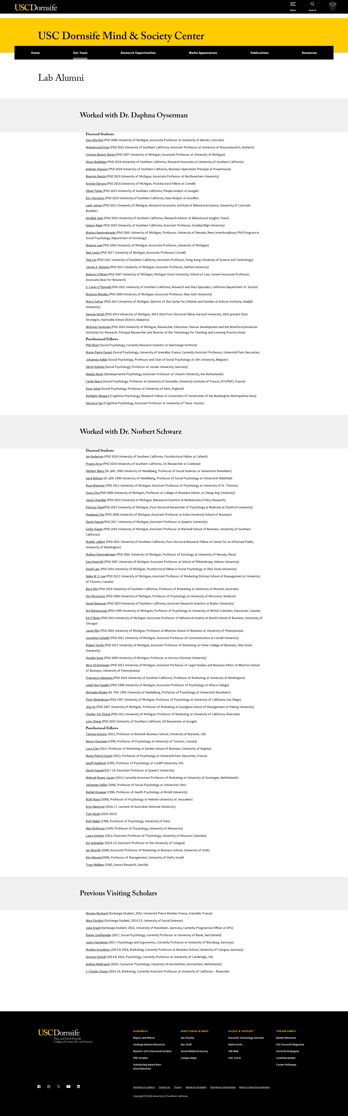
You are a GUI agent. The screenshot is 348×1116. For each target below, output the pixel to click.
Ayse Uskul (93, 388)
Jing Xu (91, 707)
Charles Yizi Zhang (98, 714)
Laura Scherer (95, 836)
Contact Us (164, 1087)
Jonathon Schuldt (98, 638)
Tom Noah (93, 814)
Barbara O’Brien (97, 274)
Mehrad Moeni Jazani (100, 777)
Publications (259, 53)
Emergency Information (223, 1087)
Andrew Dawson (97, 169)
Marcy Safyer (94, 301)
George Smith (95, 314)
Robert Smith (95, 645)
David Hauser (95, 522)
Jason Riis (93, 630)
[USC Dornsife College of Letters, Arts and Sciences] (35, 9)
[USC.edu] (333, 7)
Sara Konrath (94, 562)
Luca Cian (92, 748)
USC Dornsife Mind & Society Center (121, 38)
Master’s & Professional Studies (152, 1051)
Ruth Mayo (93, 799)
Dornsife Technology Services (246, 1037)
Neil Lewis (93, 252)
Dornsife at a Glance (144, 1087)
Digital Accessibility (196, 1087)
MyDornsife (235, 1044)
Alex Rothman (95, 828)
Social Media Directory (194, 1051)
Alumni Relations (286, 1037)
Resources (309, 53)
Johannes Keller (96, 359)
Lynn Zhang (93, 721)
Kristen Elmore (96, 183)
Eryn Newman (95, 806)
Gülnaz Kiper (94, 225)
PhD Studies (140, 1058)
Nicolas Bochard (97, 913)
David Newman (96, 603)
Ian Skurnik (93, 850)
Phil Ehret (92, 345)
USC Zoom (234, 1058)
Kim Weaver (94, 857)
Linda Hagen (94, 529)
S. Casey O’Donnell (98, 287)
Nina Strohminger (98, 665)
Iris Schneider (95, 843)
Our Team (80, 53)
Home (35, 53)
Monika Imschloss (98, 949)
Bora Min (92, 589)
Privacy (178, 1087)
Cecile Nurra (94, 381)
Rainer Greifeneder (98, 935)
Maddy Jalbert (95, 542)
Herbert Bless (95, 471)
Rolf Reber (93, 821)
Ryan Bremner (95, 485)
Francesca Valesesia (99, 678)
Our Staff (186, 1044)
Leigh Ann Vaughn (98, 685)
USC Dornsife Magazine (290, 1044)
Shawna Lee (94, 245)
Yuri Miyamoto (95, 596)
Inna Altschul (94, 140)
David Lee (92, 569)
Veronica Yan (94, 403)
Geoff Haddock (96, 763)
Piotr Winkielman (97, 699)
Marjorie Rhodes (97, 294)
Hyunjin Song (94, 658)
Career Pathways (286, 1064)
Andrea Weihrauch (98, 964)
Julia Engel (93, 928)
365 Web (233, 1051)
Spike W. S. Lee (95, 576)
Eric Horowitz (95, 198)
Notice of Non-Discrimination (254, 1087)
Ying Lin (91, 260)
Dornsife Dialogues (287, 1051)
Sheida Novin (94, 374)
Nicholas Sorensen (98, 327)
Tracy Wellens (95, 865)
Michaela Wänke (96, 692)
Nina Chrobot (95, 920)
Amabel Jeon (94, 218)
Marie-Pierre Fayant (99, 352)
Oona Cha (93, 493)
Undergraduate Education (149, 1044)
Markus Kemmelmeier (101, 232)
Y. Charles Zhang (97, 971)
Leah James (94, 205)
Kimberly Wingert (98, 396)
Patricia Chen (94, 507)
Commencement (286, 1058)
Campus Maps (189, 1058)
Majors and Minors (144, 1037)
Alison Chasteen (96, 741)
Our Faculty (187, 1037)
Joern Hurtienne (97, 942)
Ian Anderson (94, 456)
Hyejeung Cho (95, 514)
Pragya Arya (94, 464)
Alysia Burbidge (96, 162)
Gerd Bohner (94, 478)
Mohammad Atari (97, 147)
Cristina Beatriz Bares (101, 154)
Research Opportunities (138, 53)
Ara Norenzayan (96, 611)
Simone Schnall (96, 957)
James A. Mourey (98, 267)
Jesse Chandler (96, 500)
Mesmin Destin (96, 176)
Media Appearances (203, 53)
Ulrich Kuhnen (95, 367)
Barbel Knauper (96, 792)
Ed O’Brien (93, 618)
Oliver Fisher (94, 191)
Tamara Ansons (96, 734)
